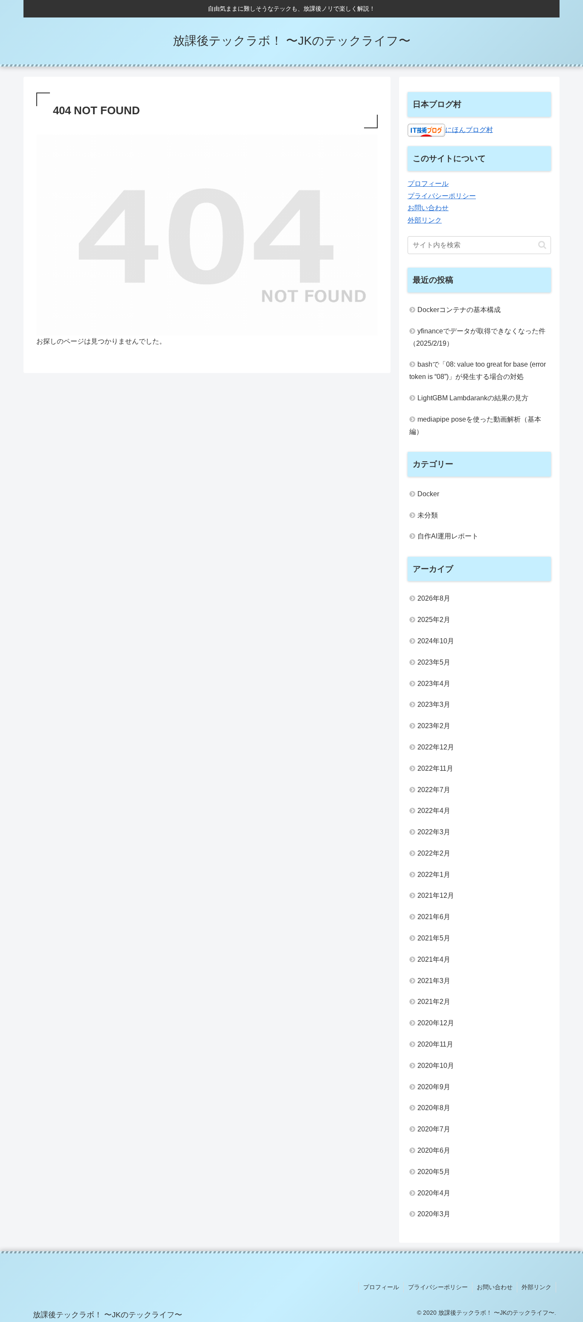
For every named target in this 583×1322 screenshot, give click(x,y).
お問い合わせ (428, 207)
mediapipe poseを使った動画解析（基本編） (475, 425)
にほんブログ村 (469, 129)
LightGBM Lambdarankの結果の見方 (472, 398)
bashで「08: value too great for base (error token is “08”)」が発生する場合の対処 (477, 370)
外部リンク (425, 220)
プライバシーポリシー (442, 196)
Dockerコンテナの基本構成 (459, 309)
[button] (542, 245)
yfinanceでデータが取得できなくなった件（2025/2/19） (477, 337)
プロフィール (428, 183)
